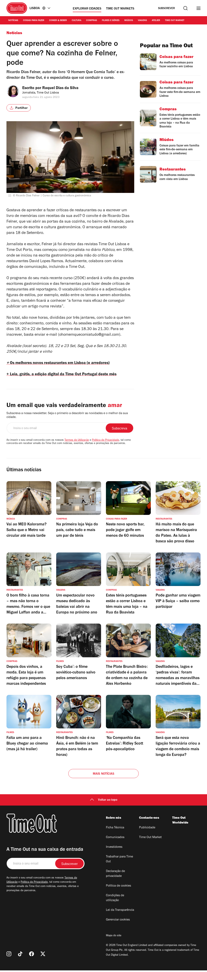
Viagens (142, 20)
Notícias (13, 20)
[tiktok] (20, 953)
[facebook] (31, 953)
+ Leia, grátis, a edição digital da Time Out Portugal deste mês (61, 375)
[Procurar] (185, 8)
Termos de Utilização (76, 440)
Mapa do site (113, 935)
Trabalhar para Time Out (119, 859)
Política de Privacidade (105, 440)
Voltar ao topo (107, 800)
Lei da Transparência (120, 910)
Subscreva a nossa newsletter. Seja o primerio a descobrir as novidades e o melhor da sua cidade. (67, 415)
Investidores (114, 847)
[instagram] (8, 953)
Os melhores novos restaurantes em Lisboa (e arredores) (58, 363)
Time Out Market (174, 20)
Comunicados (115, 837)
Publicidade (147, 827)
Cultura (76, 20)
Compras (91, 20)
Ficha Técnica (115, 827)
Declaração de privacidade (115, 874)
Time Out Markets (120, 9)
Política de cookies (118, 886)
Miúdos (128, 20)
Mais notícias (103, 774)
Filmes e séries (110, 20)
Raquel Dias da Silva (60, 88)
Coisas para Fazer (33, 20)
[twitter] (42, 953)
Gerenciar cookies (118, 920)
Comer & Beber (58, 20)
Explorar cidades (87, 9)
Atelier (156, 20)
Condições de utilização (115, 898)
